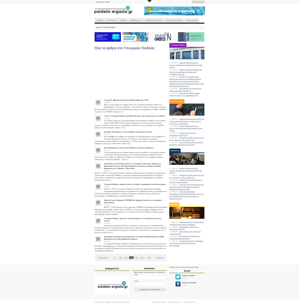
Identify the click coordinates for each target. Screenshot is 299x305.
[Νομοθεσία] (186, 213)
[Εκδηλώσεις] (186, 159)
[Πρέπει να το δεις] (186, 110)
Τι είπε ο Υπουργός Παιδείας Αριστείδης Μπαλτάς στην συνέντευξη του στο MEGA (134, 116)
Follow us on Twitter (188, 275)
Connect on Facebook (189, 283)
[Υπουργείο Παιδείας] (186, 53)
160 (126, 257)
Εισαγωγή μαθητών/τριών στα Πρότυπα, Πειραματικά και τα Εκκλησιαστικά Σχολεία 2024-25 (185, 65)
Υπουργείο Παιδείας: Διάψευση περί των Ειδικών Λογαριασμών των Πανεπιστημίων (135, 184)
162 (137, 257)
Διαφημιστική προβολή (103, 2)
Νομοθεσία (174, 204)
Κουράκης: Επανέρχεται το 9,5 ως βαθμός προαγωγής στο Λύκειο (128, 132)
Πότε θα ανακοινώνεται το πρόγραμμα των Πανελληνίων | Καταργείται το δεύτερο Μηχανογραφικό (186, 243)
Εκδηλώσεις (135, 20)
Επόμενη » (159, 257)
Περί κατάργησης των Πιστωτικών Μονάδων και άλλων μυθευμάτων (129, 148)
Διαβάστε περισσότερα (157, 94)
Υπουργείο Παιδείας (108, 27)
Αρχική (99, 20)
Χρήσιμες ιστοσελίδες (153, 20)
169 (149, 257)
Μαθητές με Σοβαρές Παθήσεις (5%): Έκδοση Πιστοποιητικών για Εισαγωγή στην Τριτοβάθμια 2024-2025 (185, 72)
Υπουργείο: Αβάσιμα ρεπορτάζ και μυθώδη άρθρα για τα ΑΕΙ (126, 100)
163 (142, 257)
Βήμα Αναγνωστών (174, 20)
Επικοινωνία (192, 20)
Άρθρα (123, 20)
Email (136, 275)
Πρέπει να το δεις (177, 101)
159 (121, 257)
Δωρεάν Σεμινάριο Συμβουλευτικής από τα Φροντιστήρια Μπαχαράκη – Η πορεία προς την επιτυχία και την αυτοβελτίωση (186, 121)
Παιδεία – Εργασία (112, 302)
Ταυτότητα (111, 20)
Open (149, 1)
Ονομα (136, 281)
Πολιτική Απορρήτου (189, 302)
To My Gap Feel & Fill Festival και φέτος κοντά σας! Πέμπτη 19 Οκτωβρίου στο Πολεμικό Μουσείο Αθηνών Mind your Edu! (186, 187)
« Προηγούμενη (103, 257)
